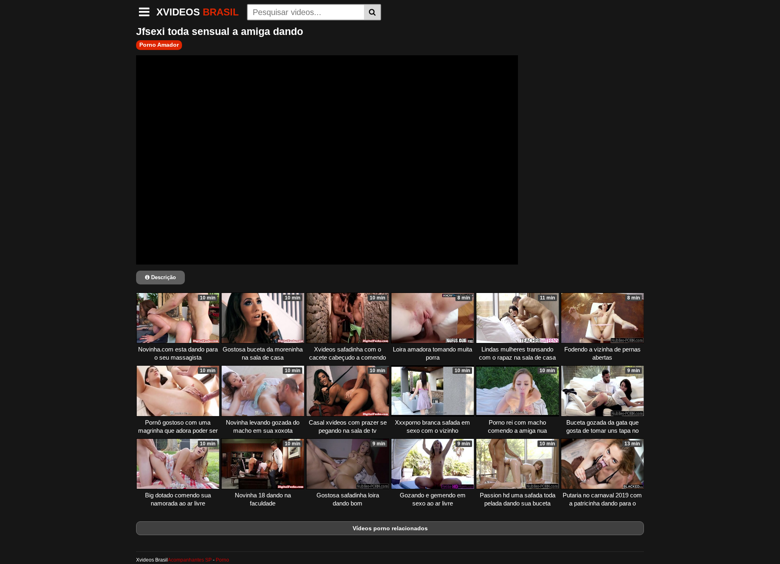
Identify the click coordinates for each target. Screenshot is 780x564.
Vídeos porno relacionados (390, 528)
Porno (222, 560)
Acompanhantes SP (190, 560)
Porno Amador (159, 44)
